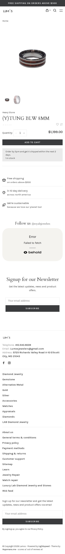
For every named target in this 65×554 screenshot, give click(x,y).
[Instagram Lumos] (9, 363)
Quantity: (7, 132)
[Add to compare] (61, 124)
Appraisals (8, 411)
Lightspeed (44, 546)
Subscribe (32, 308)
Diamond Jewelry (12, 374)
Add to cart (32, 142)
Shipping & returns (14, 453)
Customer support (13, 458)
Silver (5, 395)
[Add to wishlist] (57, 124)
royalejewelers (41, 223)
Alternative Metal (12, 384)
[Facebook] (3, 363)
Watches (7, 406)
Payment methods (13, 448)
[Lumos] (6, 337)
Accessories (9, 400)
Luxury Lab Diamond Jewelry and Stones (26, 485)
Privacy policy (10, 442)
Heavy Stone (8, 112)
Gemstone (8, 379)
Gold (5, 390)
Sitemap (7, 464)
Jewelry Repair (11, 474)
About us (7, 432)
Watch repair (10, 480)
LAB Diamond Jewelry (15, 422)
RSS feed (7, 490)
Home (5, 21)
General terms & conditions (19, 437)
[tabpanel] (32, 58)
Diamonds (8, 416)
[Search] (55, 11)
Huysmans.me (9, 549)
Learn (5, 469)
